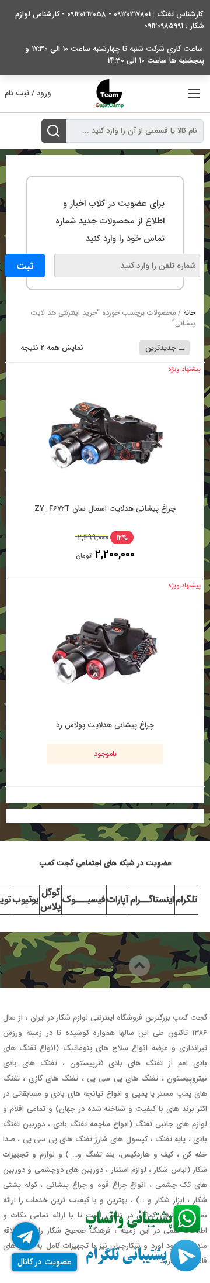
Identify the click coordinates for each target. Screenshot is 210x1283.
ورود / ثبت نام (28, 93)
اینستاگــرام (152, 899)
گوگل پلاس (50, 899)
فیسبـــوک (84, 899)
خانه (189, 312)
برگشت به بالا (95, 966)
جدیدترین (160, 348)
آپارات (117, 899)
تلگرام (186, 899)
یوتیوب (25, 899)
